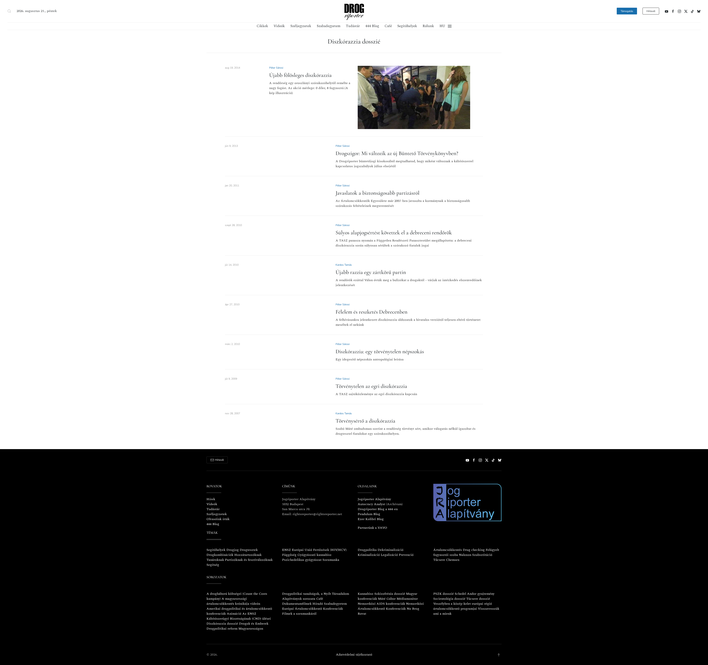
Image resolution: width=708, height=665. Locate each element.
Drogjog (232, 549)
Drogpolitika (367, 549)
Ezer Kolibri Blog (371, 519)
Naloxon (465, 554)
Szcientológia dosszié (449, 598)
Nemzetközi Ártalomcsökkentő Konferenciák (391, 606)
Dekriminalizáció (390, 549)
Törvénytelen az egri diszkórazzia (371, 386)
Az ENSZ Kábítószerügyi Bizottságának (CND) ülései (238, 616)
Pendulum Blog (369, 514)
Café (388, 26)
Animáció (234, 613)
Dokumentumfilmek (297, 603)
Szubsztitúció (482, 554)
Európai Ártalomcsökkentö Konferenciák (312, 608)
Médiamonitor (407, 598)
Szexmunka (330, 559)
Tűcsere (439, 559)
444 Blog (372, 26)
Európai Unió (302, 549)
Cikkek (262, 26)
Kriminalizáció (369, 554)
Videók (279, 26)
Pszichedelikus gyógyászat (302, 559)
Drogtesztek (249, 549)
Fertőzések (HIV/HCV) (330, 549)
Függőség (289, 554)
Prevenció (406, 554)
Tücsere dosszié (478, 598)
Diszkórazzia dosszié (222, 623)
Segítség (212, 564)
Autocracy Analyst (371, 504)
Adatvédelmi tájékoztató (354, 654)
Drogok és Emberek (253, 623)
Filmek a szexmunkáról (299, 613)
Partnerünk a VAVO (372, 527)
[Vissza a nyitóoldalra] (354, 11)
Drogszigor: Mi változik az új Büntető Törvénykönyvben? (397, 153)
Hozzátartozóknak (248, 554)
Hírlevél (650, 11)
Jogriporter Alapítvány (374, 499)
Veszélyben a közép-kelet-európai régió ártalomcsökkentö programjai (462, 606)
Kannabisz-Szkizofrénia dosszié (381, 593)
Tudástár (353, 26)
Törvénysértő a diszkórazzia (365, 420)
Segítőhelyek (407, 26)
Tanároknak (215, 559)
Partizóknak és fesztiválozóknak (249, 559)
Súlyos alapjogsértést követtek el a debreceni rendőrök (394, 232)
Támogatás (627, 11)
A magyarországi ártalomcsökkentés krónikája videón (233, 601)
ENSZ (286, 549)
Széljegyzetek (300, 26)
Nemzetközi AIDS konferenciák (381, 603)
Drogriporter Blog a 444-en (378, 509)
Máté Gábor (387, 598)
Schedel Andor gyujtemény (474, 593)
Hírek (210, 499)
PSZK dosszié (443, 593)
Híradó (318, 603)
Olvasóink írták (218, 519)
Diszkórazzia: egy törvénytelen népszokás (380, 351)
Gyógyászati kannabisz (314, 554)
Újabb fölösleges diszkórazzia (300, 75)
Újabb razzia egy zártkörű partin (371, 272)
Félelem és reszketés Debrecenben (371, 311)
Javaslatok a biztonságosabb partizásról (377, 193)
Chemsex (452, 559)
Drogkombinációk (219, 554)
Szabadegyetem (328, 26)
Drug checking (474, 549)
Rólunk (428, 26)
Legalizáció (389, 554)
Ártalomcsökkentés (447, 549)
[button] (9, 11)
